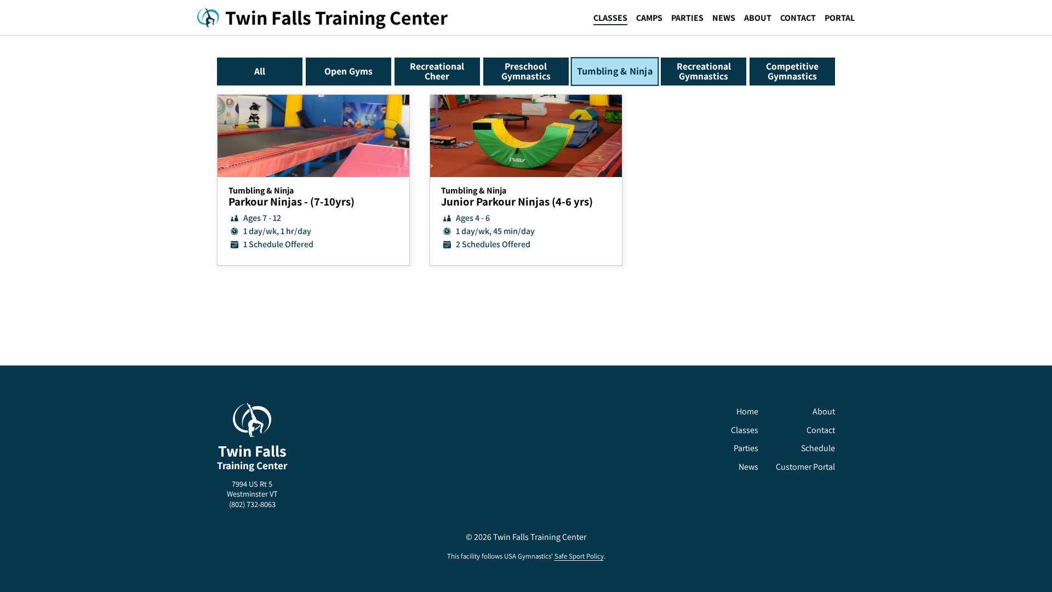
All (259, 71)
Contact (798, 18)
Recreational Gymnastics (704, 71)
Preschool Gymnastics (526, 71)
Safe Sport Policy (579, 556)
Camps (649, 18)
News (723, 18)
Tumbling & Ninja (615, 71)
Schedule (818, 448)
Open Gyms (348, 71)
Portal (840, 18)
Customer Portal (805, 467)
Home (747, 411)
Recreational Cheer (437, 71)
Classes (610, 18)
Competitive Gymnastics (792, 71)
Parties (687, 18)
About (757, 18)
